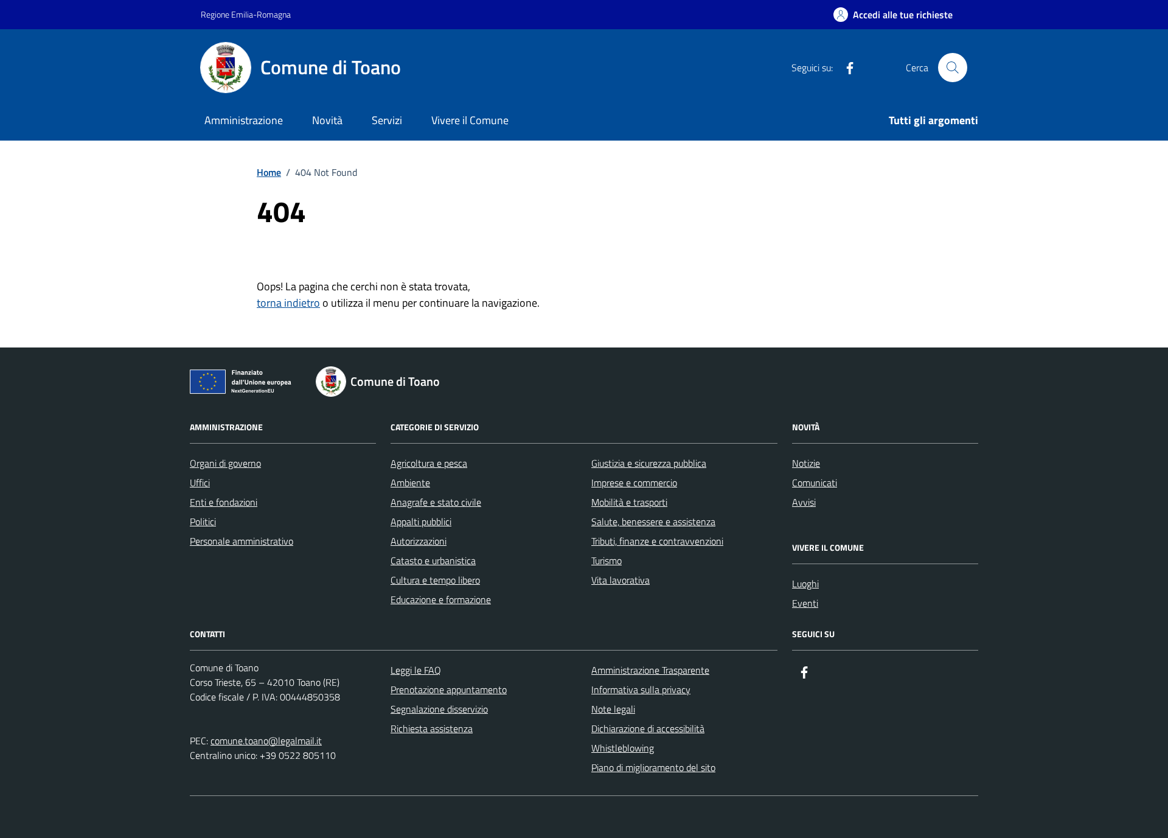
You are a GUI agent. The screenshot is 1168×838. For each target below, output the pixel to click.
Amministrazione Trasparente (650, 670)
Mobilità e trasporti (629, 502)
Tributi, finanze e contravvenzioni (657, 541)
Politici (203, 521)
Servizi (387, 120)
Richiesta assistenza (432, 728)
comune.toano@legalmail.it (266, 740)
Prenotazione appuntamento (449, 689)
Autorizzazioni (419, 541)
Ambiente (410, 482)
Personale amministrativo (241, 541)
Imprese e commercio (634, 482)
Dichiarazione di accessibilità (647, 728)
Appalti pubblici (421, 521)
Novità (327, 120)
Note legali (613, 709)
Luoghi (805, 583)
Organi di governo (225, 463)
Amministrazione (243, 120)
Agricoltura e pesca (429, 463)
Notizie (806, 463)
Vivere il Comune (470, 120)
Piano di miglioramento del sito (653, 767)
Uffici (200, 482)
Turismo (606, 560)
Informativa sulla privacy (640, 689)
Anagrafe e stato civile (436, 502)
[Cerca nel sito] (952, 67)
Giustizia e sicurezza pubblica (648, 463)
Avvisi (804, 502)
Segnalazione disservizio (439, 709)
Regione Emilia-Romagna (246, 14)
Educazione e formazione (441, 599)
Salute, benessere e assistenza (653, 521)
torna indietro (288, 303)
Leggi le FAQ (416, 670)
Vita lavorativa (620, 580)
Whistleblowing (622, 748)
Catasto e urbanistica (433, 560)
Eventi (805, 603)
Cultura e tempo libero (435, 580)
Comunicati (814, 482)
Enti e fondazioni (223, 502)
